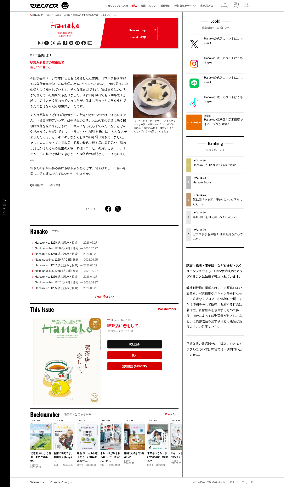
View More (102, 296)
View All (170, 414)
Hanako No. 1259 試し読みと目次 (66, 242)
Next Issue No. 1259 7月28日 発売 (66, 259)
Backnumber (167, 309)
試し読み (134, 344)
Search (246, 4)
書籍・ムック (148, 5)
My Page (225, 4)
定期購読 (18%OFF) (134, 366)
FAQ (236, 4)
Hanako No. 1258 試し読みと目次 (66, 253)
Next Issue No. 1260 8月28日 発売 (66, 248)
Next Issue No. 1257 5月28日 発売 (66, 282)
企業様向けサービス (185, 5)
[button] (175, 442)
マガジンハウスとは (116, 5)
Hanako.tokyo (138, 30)
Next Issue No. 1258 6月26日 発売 (66, 270)
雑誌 (134, 5)
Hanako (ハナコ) (62, 15)
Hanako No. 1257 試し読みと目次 (66, 265)
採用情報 (165, 5)
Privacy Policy (59, 482)
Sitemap (35, 482)
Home (48, 15)
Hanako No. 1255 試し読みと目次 (66, 288)
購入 (134, 355)
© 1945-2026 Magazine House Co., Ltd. (223, 482)
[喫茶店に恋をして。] (67, 361)
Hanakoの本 (138, 37)
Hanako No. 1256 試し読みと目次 (66, 276)
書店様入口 (206, 5)
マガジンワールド (49, 5)
